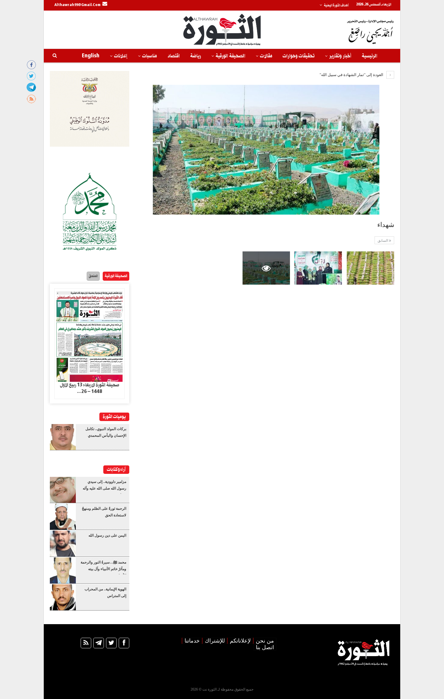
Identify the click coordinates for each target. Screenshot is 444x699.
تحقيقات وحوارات (298, 56)
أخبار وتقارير (340, 56)
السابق (383, 240)
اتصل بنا (265, 647)
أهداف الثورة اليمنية (336, 5)
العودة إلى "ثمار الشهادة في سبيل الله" (352, 74)
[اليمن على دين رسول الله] (63, 544)
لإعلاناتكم (240, 641)
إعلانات (120, 56)
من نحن (265, 641)
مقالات (266, 56)
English (90, 56)
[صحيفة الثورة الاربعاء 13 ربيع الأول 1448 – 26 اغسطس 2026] (89, 335)
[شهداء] (370, 268)
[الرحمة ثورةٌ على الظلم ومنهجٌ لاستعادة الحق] (63, 517)
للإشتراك (215, 641)
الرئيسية (369, 56)
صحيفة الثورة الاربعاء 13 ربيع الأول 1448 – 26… (89, 388)
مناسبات (149, 56)
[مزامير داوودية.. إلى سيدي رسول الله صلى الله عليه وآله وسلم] (63, 490)
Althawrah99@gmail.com (77, 5)
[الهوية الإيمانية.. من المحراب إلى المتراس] (63, 597)
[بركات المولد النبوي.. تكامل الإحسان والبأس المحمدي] (63, 437)
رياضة (195, 56)
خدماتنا (192, 641)
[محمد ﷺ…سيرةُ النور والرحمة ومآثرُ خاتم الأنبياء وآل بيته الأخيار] (63, 570)
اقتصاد (173, 56)
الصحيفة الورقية (230, 56)
